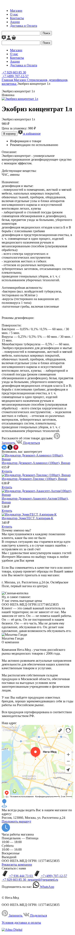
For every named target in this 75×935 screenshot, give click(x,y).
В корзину (9, 133)
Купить (7, 471)
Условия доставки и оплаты (21, 922)
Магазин (16, 10)
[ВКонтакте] (4, 447)
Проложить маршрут (16, 821)
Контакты (17, 18)
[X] (10, 447)
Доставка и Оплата (23, 25)
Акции (15, 22)
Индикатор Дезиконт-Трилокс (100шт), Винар (34, 479)
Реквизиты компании (17, 864)
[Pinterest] (15, 447)
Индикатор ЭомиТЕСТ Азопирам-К (27, 518)
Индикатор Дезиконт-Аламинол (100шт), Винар (36, 463)
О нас (14, 14)
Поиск (46, 33)
